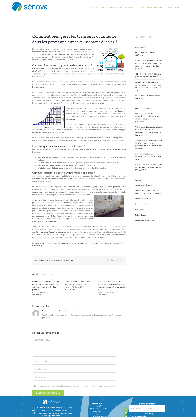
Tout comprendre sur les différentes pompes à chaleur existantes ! (148, 156)
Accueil (98, 406)
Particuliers (96, 243)
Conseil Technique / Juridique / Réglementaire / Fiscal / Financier (148, 191)
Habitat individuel (84, 243)
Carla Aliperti (40, 243)
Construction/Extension (98, 408)
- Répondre (77, 311)
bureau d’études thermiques (52, 232)
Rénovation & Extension (110, 243)
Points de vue (140, 215)
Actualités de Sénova (143, 185)
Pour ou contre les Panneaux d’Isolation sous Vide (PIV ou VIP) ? (148, 167)
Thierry (138, 127)
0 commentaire (41, 293)
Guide (98, 414)
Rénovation (98, 411)
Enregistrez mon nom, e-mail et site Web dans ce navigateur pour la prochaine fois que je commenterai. (75, 386)
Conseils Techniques (69, 243)
